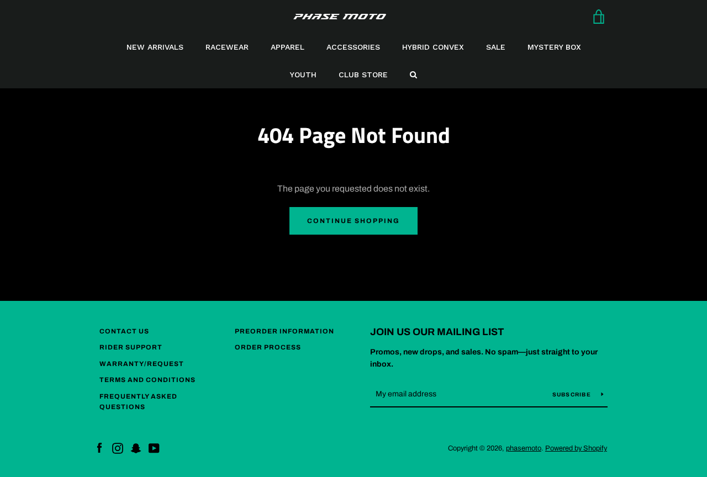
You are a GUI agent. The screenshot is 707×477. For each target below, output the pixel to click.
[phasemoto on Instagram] (117, 447)
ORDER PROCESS (268, 347)
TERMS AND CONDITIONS (147, 380)
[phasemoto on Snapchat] (135, 447)
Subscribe (572, 394)
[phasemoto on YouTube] (154, 447)
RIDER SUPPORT (130, 347)
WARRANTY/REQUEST (141, 364)
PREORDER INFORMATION (284, 331)
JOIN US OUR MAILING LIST (437, 331)
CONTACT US (124, 331)
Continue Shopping (353, 221)
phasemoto (523, 448)
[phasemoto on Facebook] (99, 447)
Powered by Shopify (576, 448)
